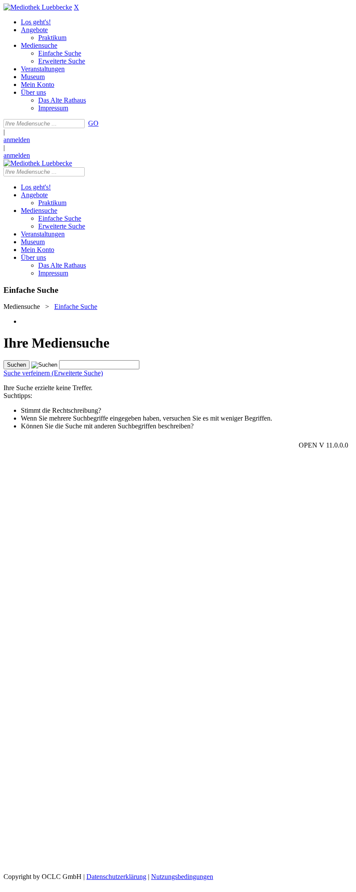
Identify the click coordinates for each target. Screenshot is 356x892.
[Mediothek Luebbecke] (37, 7)
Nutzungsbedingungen (182, 876)
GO (93, 123)
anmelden (16, 139)
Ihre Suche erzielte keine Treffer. (47, 387)
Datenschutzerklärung (116, 876)
